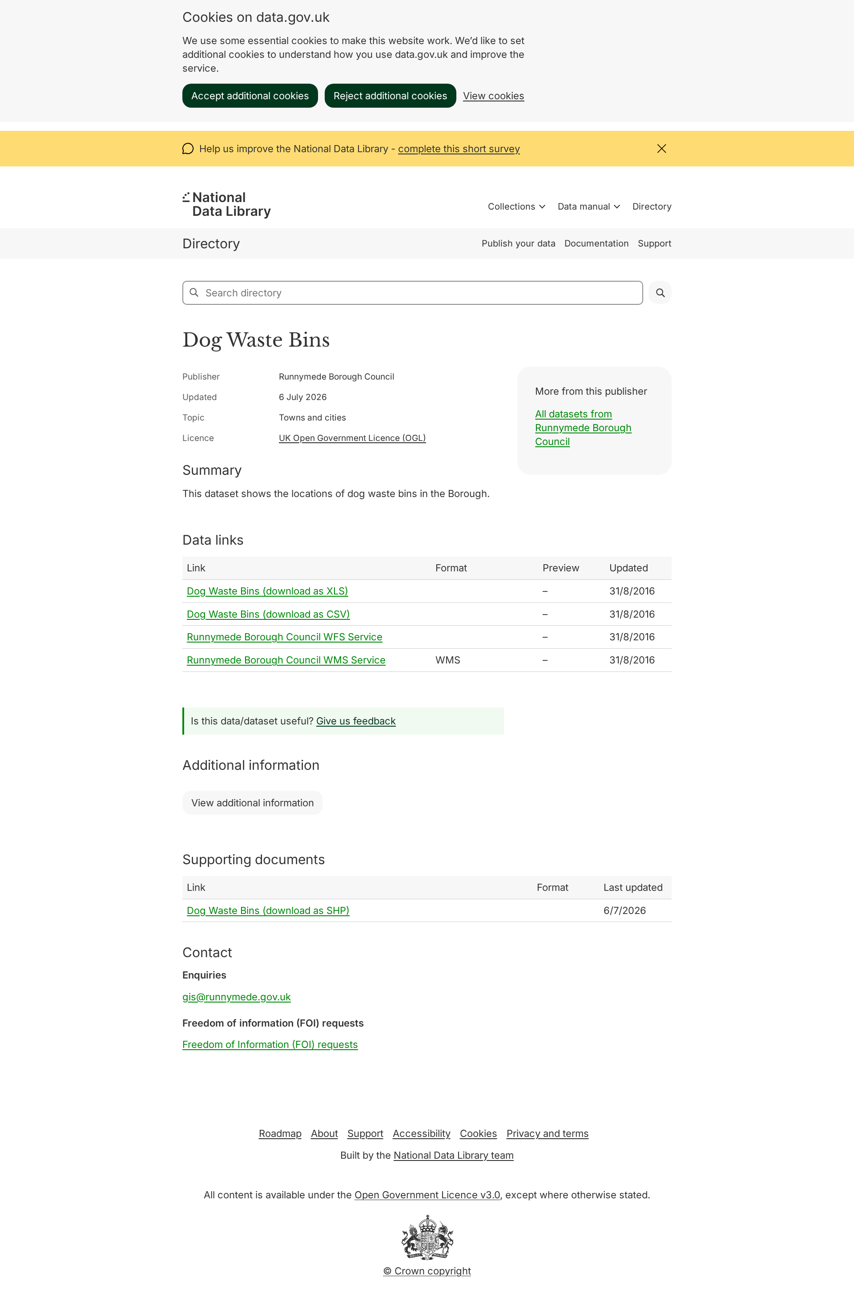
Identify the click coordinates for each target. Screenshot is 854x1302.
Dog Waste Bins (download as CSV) (268, 614)
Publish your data (519, 243)
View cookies (493, 95)
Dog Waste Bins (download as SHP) (268, 910)
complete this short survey (459, 148)
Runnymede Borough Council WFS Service (285, 637)
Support (655, 243)
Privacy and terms (548, 1133)
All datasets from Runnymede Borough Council (583, 427)
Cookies (478, 1133)
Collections (512, 206)
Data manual (584, 206)
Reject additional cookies (390, 95)
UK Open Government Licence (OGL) (352, 438)
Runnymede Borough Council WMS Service (286, 660)
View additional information (252, 803)
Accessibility (422, 1133)
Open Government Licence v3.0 (427, 1195)
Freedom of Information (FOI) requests (270, 1044)
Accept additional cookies (250, 95)
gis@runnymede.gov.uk (236, 997)
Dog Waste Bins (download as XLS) (267, 591)
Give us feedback (356, 721)
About (324, 1133)
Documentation (596, 243)
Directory (652, 206)
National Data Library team (454, 1155)
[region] (427, 614)
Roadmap (280, 1133)
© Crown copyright (427, 1271)
